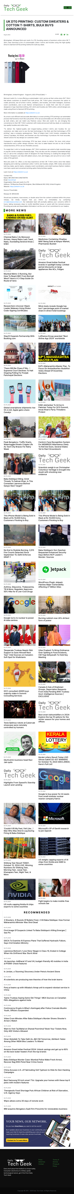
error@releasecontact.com (13, 202)
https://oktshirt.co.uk (32, 113)
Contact (41, 1164)
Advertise (41, 1162)
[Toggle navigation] (68, 7)
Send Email (12, 180)
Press (40, 1160)
